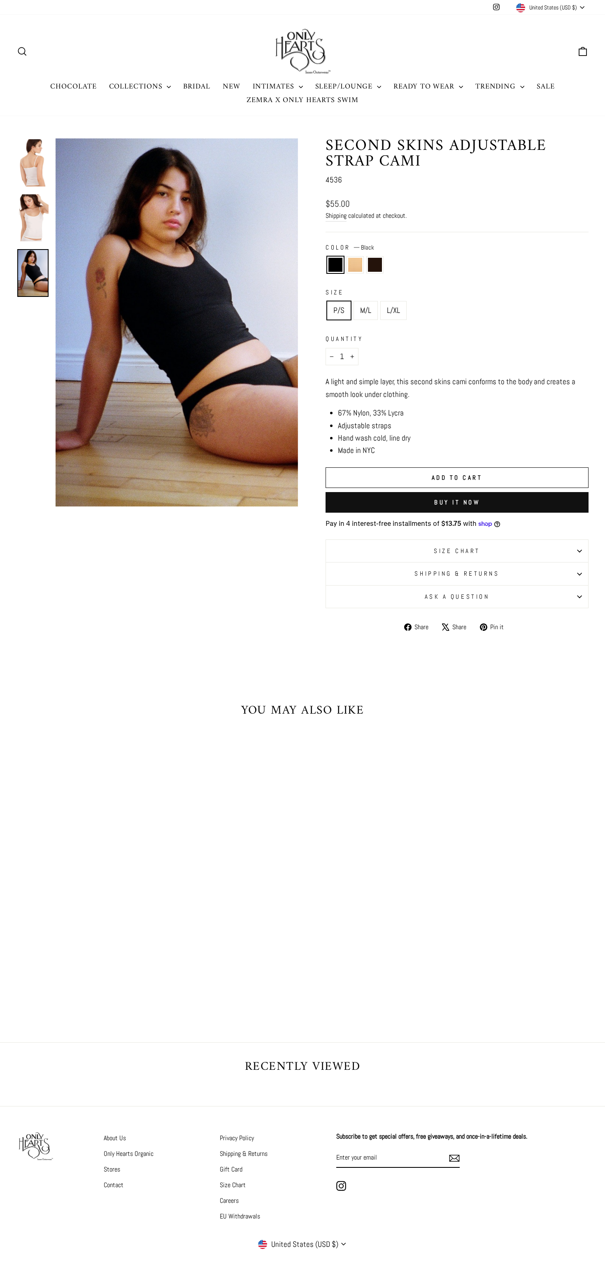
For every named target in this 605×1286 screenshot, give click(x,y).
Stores (112, 1169)
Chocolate (375, 265)
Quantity (344, 339)
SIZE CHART (457, 551)
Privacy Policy (237, 1138)
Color (350, 247)
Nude (355, 265)
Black (335, 265)
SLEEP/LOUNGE (345, 86)
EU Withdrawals (240, 1216)
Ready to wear (425, 86)
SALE (546, 86)
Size (335, 292)
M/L (365, 310)
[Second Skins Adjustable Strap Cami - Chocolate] (96, 980)
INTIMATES (275, 86)
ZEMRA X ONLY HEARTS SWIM (302, 100)
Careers (229, 1200)
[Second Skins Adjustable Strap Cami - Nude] (84, 980)
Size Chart (233, 1185)
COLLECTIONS (137, 86)
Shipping (336, 215)
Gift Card (231, 1169)
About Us (115, 1138)
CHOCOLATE (73, 86)
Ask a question (457, 596)
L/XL (393, 310)
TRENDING (496, 86)
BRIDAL (196, 86)
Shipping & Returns (456, 573)
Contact (113, 1185)
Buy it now (457, 502)
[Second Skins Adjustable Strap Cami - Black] (73, 980)
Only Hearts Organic (129, 1153)
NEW (231, 86)
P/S (338, 310)
